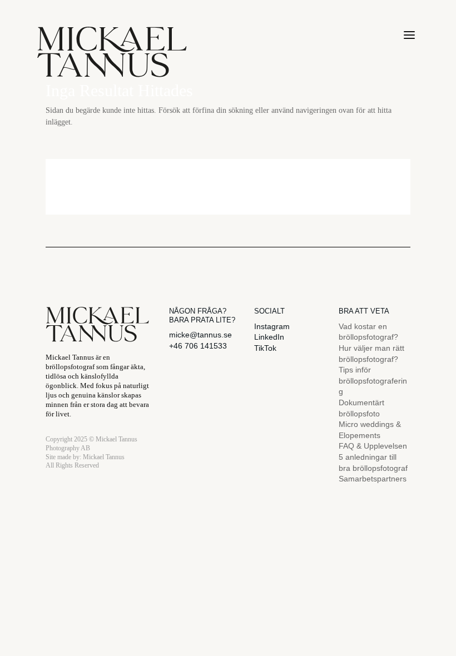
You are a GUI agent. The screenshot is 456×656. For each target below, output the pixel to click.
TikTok (265, 348)
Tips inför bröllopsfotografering (373, 380)
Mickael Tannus (104, 457)
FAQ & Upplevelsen (373, 445)
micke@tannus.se (200, 334)
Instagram (272, 326)
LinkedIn (269, 336)
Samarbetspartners (373, 478)
